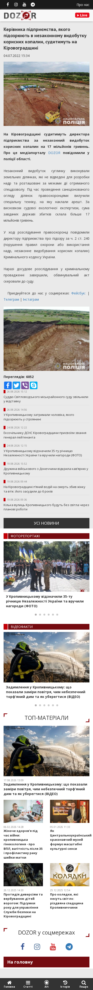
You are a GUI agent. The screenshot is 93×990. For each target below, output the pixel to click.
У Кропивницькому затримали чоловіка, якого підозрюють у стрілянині (39, 417)
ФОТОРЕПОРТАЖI (25, 536)
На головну (20, 962)
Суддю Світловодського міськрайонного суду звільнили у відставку (46, 399)
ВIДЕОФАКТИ (22, 626)
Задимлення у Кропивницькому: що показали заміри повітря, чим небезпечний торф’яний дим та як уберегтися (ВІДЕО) (45, 692)
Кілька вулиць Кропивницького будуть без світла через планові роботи (46, 507)
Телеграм (12, 299)
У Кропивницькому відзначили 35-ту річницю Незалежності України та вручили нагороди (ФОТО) (43, 453)
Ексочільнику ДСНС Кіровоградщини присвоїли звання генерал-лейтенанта (45, 435)
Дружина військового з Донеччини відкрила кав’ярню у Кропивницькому (46, 471)
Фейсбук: (79, 293)
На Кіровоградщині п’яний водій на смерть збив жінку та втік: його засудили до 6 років (44, 489)
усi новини (46, 523)
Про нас (83, 4)
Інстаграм (31, 299)
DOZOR (54, 152)
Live (83, 15)
